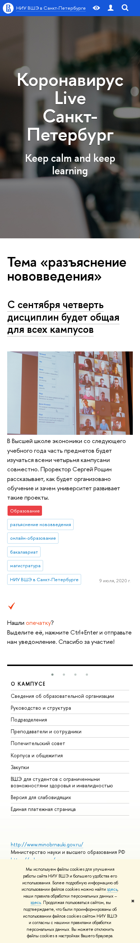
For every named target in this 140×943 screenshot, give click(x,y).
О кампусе (28, 683)
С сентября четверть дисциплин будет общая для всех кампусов (63, 316)
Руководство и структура (41, 707)
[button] (52, 674)
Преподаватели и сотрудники (46, 731)
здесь (112, 889)
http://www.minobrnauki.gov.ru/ (47, 844)
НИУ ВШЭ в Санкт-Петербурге (51, 8)
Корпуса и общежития (37, 755)
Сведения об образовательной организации (62, 695)
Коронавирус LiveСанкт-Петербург (70, 106)
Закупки (20, 767)
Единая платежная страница (43, 809)
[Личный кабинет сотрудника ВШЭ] (110, 8)
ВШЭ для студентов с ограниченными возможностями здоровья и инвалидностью (62, 782)
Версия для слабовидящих (41, 797)
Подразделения (29, 719)
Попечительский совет (38, 743)
